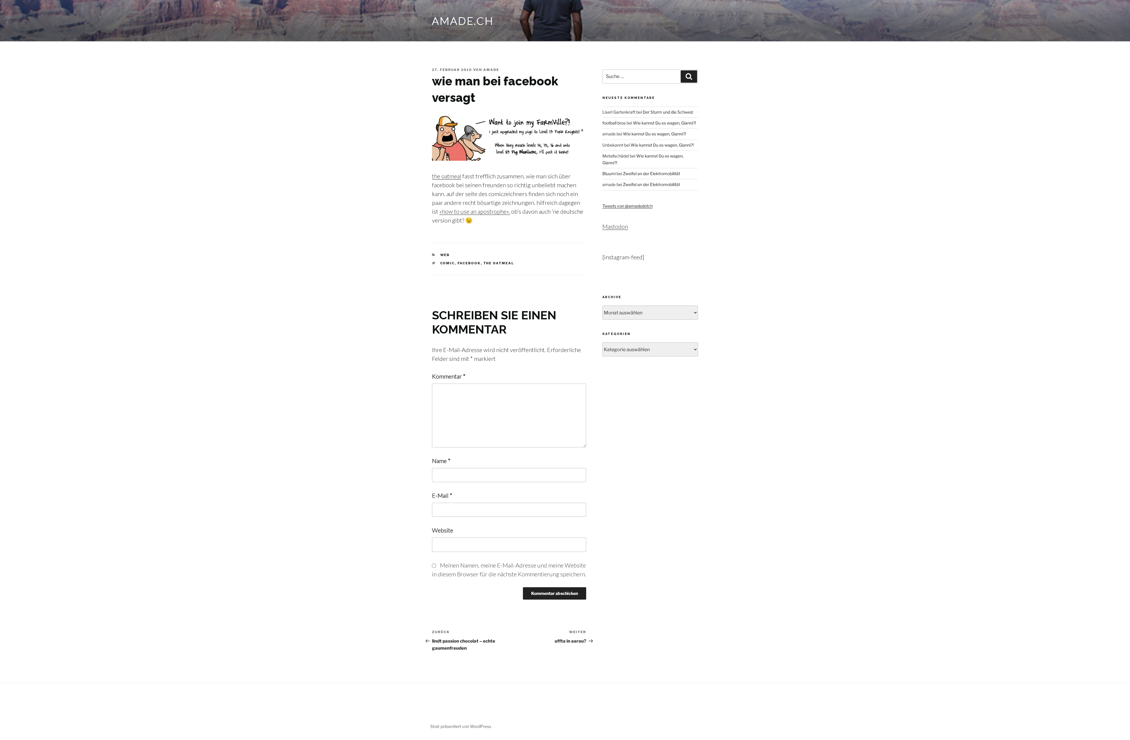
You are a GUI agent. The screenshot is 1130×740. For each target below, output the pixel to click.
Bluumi (609, 173)
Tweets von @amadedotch (627, 205)
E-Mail (442, 495)
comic (447, 263)
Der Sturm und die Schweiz (668, 112)
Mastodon (615, 226)
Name (441, 460)
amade (491, 70)
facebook (469, 263)
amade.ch (463, 20)
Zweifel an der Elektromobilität (651, 173)
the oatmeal (446, 176)
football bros (614, 122)
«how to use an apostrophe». (474, 211)
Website (442, 530)
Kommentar (449, 376)
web (445, 255)
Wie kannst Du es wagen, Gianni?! (664, 122)
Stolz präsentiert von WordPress (460, 726)
